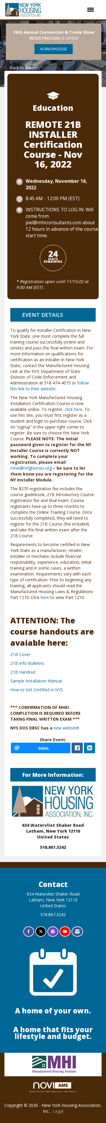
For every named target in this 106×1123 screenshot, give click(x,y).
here (45, 597)
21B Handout (23, 672)
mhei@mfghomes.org (31, 468)
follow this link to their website (49, 385)
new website (65, 728)
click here (73, 409)
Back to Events (23, 68)
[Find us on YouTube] (64, 931)
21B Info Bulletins (27, 663)
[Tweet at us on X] (40, 931)
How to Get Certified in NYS (36, 689)
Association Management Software (53, 1091)
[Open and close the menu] (71, 10)
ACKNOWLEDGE (53, 48)
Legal (58, 1111)
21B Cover (20, 654)
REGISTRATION (44, 38)
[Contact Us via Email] (77, 931)
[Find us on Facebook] (28, 931)
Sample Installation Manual (36, 681)
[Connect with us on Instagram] (52, 931)
